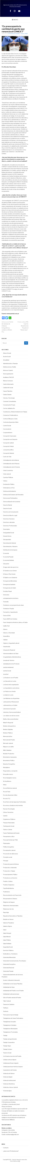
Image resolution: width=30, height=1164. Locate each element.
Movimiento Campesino (10, 757)
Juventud (5, 674)
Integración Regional (9, 650)
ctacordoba (11, 1130)
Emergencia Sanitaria (9, 584)
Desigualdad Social (8, 532)
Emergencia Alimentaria (10, 581)
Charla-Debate (7, 394)
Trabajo (5, 1035)
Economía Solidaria (8, 560)
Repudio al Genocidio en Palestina (12, 916)
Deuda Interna (7, 536)
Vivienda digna (7, 1091)
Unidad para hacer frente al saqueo (13, 1066)
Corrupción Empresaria (9, 436)
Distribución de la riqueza (10, 550)
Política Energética (8, 847)
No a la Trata (6, 791)
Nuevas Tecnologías (9, 809)
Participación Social (8, 826)
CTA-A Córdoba (12, 1132)
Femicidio (6, 602)
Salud (4, 930)
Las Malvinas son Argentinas (11, 698)
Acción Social (7, 356)
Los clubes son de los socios (11, 715)
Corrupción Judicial (8, 443)
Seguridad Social (8, 947)
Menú (16, 20)
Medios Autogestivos (9, 726)
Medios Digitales (8, 729)
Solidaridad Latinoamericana (11, 994)
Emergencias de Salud (9, 588)
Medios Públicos (8, 733)
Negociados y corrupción (10, 771)
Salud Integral (7, 933)
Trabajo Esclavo (7, 1049)
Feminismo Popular (8, 608)
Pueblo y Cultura (7, 881)
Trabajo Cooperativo (9, 1042)
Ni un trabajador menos (9, 778)
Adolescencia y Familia (9, 367)
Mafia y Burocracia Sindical (10, 719)
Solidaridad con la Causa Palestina (12, 984)
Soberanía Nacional (8, 967)
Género (5, 629)
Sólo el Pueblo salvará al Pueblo (12, 997)
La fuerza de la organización (11, 684)
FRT (19, 1161)
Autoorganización (8, 374)
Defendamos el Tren (9, 488)
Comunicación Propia (9, 405)
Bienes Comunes (8, 381)
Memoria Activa (7, 736)
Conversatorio (7, 429)
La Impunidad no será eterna (11, 688)
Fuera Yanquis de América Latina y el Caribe (15, 622)
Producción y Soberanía (9, 867)
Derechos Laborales (9, 522)
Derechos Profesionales (10, 526)
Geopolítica (6, 636)
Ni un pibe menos (8, 774)
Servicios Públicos (8, 950)
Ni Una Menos (7, 781)
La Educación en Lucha (9, 681)
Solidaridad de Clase (9, 987)
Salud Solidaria (7, 943)
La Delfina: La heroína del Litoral (11, 1104)
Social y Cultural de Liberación (11, 980)
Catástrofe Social (8, 387)
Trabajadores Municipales (10, 1028)
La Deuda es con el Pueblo (10, 677)
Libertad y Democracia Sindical (11, 712)
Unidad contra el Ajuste (9, 1059)
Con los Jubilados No (9, 408)
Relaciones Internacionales (10, 905)
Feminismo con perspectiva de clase (13, 605)
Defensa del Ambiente (9, 491)
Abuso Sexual (7, 353)
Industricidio (6, 646)
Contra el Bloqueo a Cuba (10, 419)
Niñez (4, 784)
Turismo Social (7, 1053)
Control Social (7, 425)
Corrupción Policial (8, 446)
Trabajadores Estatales (9, 1025)
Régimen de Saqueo (9, 902)
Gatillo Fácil (6, 626)
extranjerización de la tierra (10, 598)
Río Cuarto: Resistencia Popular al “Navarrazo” (23, 326)
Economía (6, 553)
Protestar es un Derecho (10, 878)
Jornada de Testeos (8, 660)
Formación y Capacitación (10, 612)
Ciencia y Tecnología (9, 398)
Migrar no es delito (8, 746)
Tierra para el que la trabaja (10, 1015)
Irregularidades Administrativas (12, 657)
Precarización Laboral (9, 850)
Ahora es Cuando (8, 370)
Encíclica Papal (7, 591)
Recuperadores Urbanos (10, 898)
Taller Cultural (7, 1001)
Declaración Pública (8, 484)
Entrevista (6, 595)
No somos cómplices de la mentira (13, 805)
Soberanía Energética (9, 964)
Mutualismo (6, 767)
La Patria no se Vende (9, 691)
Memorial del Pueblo (9, 740)
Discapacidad (7, 539)
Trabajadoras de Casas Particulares (13, 1018)
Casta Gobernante (8, 384)
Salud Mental (6, 936)
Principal (5, 860)
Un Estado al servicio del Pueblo (12, 1056)
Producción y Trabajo (9, 871)
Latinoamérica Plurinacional (11, 702)
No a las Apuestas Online (10, 795)
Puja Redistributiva (8, 888)
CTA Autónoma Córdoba (13, 33)
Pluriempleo (6, 843)
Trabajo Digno (7, 1046)
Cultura (5, 481)
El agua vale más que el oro (10, 567)
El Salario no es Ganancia (10, 577)
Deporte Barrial (7, 505)
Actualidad (6, 360)
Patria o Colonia (7, 829)
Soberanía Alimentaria (9, 957)
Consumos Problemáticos (10, 415)
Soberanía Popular (8, 971)
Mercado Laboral (8, 743)
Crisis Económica (8, 470)
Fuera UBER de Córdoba (10, 619)
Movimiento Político (8, 760)
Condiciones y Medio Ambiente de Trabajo (15, 412)
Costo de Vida (7, 456)
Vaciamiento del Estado (10, 1070)
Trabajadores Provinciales (10, 1032)
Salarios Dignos (7, 926)
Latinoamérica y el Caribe (10, 705)
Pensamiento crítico (8, 836)
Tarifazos (5, 1008)
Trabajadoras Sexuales (9, 1021)
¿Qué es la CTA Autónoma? (11, 1151)
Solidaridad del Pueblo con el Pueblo (13, 990)
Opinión (5, 816)
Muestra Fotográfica (9, 764)
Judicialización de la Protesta (11, 664)
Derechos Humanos (8, 519)
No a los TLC (6, 798)
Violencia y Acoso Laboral (10, 1087)
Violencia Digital (7, 1077)
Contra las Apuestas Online (10, 422)
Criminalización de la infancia (11, 460)
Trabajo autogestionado (10, 1039)
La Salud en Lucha (8, 695)
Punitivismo (6, 892)
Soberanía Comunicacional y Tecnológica (14, 961)
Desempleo (6, 529)
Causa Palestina (7, 391)
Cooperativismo (7, 432)
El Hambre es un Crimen (10, 570)
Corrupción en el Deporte (10, 439)
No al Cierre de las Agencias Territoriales (14, 802)
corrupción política (8, 450)
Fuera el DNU (7, 615)
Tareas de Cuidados (8, 1004)
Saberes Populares (8, 923)
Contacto (5, 1148)
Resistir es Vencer (8, 919)
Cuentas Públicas (8, 477)
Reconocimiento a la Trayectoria (12, 895)
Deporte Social (7, 508)
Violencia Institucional (9, 1080)
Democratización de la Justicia (11, 501)
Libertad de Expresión (9, 709)
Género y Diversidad (9, 633)
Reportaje (6, 912)
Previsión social (7, 857)
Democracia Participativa (10, 498)
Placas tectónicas (7, 1106)
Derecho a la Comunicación (10, 512)
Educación (6, 564)
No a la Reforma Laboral (10, 788)
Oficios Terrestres (8, 812)
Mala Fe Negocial (8, 722)
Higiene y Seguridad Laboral (11, 643)
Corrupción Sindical (8, 453)
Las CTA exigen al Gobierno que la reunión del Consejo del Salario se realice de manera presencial (14, 1111)
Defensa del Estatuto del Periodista (13, 494)
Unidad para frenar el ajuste (10, 1063)
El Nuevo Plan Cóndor (9, 574)
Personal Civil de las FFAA (10, 840)
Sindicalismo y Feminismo (10, 954)
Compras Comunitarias (9, 401)
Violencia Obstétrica (9, 1084)
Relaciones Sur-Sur (8, 909)
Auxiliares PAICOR (8, 377)
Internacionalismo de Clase (10, 653)
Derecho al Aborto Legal (10, 515)
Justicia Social (7, 671)
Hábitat (5, 640)
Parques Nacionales (9, 822)
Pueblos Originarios (8, 885)
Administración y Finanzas (10, 363)
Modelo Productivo (8, 753)
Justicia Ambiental (8, 667)
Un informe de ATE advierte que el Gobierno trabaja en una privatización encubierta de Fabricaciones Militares (14, 1118)
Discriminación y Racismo (10, 546)
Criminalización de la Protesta (11, 467)
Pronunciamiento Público (10, 874)
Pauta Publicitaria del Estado (11, 833)
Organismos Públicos (9, 819)
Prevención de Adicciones (10, 854)
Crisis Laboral (7, 474)
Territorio (5, 1011)
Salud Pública (7, 940)
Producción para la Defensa (11, 864)
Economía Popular (8, 557)
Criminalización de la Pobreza (11, 463)
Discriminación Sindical (9, 543)
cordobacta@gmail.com (12, 1134)
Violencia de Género (9, 1073)
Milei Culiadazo (7, 750)
